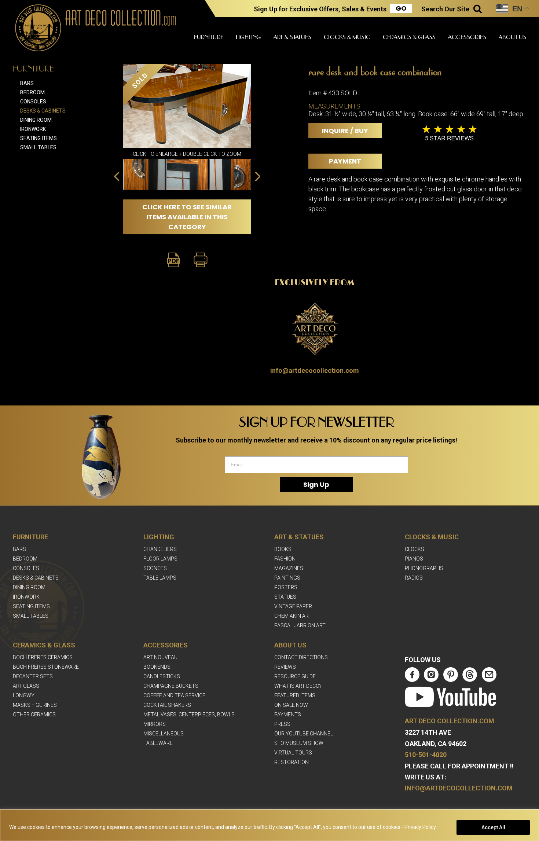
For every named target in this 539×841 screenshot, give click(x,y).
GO (401, 8)
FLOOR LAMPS (160, 559)
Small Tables (38, 147)
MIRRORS (154, 724)
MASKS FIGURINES (35, 705)
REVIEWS (285, 667)
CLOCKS (414, 549)
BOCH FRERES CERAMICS (43, 657)
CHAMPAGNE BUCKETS (170, 686)
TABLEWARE (158, 743)
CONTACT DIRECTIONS (301, 657)
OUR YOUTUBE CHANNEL (303, 734)
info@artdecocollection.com (314, 370)
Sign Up (316, 484)
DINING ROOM (29, 587)
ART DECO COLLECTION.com (449, 721)
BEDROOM (25, 559)
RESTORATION (291, 762)
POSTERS (285, 587)
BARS (19, 549)
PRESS (282, 724)
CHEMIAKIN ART (293, 616)
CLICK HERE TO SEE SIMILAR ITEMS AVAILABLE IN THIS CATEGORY (187, 216)
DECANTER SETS (33, 676)
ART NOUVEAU (160, 657)
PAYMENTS (287, 714)
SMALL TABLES (30, 616)
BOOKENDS (156, 667)
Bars (27, 83)
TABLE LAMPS (159, 578)
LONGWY (23, 695)
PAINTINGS (287, 578)
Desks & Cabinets (43, 111)
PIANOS (414, 559)
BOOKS (283, 549)
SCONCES (155, 568)
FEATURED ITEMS (294, 695)
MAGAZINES (288, 568)
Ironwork (33, 129)
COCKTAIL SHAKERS (167, 705)
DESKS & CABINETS (36, 578)
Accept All (493, 827)
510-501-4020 (426, 755)
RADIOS (414, 578)
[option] (144, 174)
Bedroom (32, 92)
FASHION (285, 559)
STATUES (285, 597)
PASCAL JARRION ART (300, 625)
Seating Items (38, 138)
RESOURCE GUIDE (295, 676)
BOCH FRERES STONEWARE (46, 667)
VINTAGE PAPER (293, 606)
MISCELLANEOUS (163, 734)
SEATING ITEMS (31, 606)
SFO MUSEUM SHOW (298, 743)
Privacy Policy (420, 827)
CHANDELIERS (160, 549)
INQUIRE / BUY (345, 130)
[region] (269, 825)
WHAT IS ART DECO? (298, 686)
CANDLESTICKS (161, 676)
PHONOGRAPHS (424, 568)
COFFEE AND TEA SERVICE (174, 695)
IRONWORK (26, 597)
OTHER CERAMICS (34, 714)
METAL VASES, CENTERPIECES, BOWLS (189, 714)
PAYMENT (345, 161)
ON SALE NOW (291, 705)
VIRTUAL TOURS (293, 753)
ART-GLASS (26, 686)
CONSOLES (26, 568)
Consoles (33, 101)
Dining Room (36, 120)
